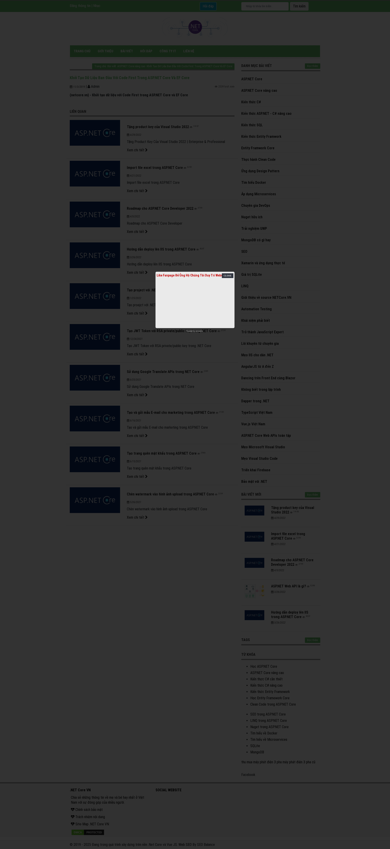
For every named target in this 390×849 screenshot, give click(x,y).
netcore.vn (199, 331)
